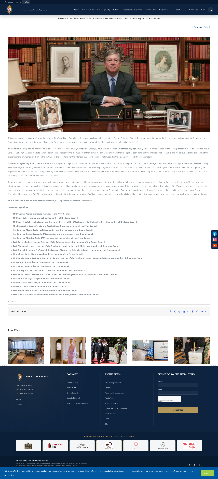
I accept (207, 473)
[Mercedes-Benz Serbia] (162, 445)
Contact (19, 405)
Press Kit (19, 399)
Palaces (108, 388)
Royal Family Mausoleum (114, 393)
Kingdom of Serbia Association (78, 403)
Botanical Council (73, 398)
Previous (198, 27)
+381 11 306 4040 (26, 393)
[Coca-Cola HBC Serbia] (55, 445)
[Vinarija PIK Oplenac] (108, 445)
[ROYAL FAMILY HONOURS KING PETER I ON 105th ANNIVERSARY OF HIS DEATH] (109, 350)
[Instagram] (214, 239)
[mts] (135, 445)
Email (160, 389)
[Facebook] (214, 233)
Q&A (106, 424)
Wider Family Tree (111, 403)
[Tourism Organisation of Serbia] (189, 445)
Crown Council (72, 382)
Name (160, 381)
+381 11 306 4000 (26, 389)
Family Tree (109, 398)
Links (107, 419)
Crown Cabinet (72, 393)
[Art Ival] (28, 445)
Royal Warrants (110, 413)
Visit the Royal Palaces (113, 382)
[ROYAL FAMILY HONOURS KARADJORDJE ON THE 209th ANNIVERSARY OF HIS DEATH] (192, 350)
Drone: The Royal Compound (116, 408)
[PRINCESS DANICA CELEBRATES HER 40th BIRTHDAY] (68, 350)
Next (206, 27)
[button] (210, 9)
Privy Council (71, 388)
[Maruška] (82, 445)
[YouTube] (214, 245)
